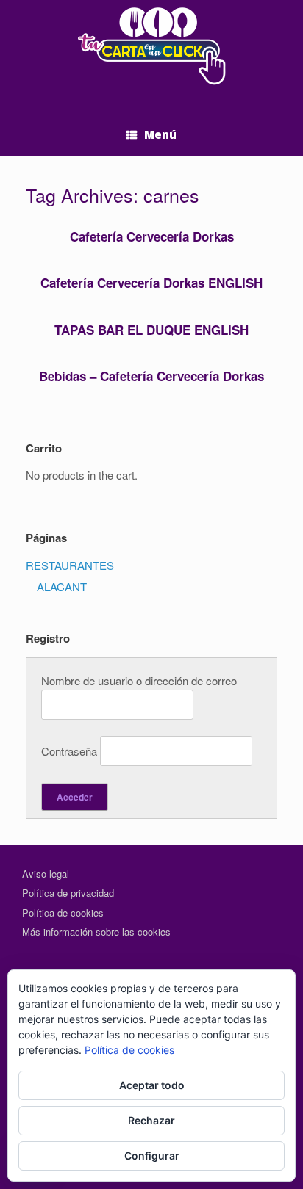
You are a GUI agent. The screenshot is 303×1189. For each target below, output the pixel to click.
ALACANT (62, 586)
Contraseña (69, 751)
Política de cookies (63, 912)
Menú (160, 134)
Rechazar (151, 1120)
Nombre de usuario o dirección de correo (139, 680)
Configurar (151, 1155)
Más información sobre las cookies (96, 932)
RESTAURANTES (70, 565)
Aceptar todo (152, 1085)
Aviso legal (45, 874)
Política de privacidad (68, 893)
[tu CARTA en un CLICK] (151, 46)
